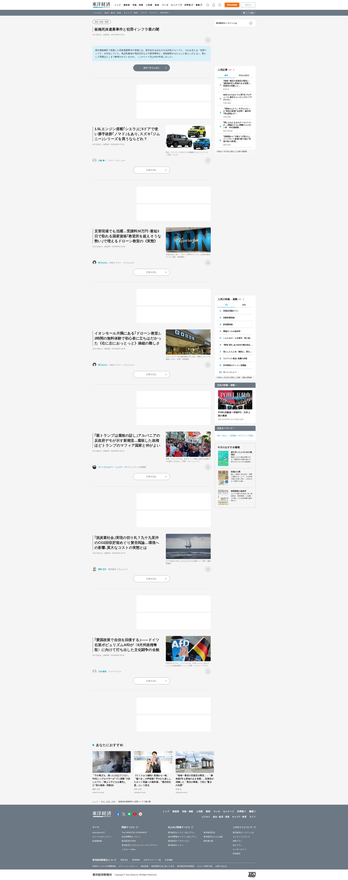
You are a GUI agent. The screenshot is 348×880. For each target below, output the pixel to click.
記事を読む (151, 170)
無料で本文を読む (151, 68)
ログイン (248, 5)
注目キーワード (225, 428)
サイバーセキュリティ (102, 837)
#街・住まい (222, 435)
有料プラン (237, 841)
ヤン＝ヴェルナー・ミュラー (110, 467)
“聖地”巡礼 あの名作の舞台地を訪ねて (238, 345)
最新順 (127, 5)
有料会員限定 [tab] (244, 75)
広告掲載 (169, 860)
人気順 (149, 5)
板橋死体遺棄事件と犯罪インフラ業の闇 (126, 29)
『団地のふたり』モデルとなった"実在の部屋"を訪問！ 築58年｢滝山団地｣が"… (237, 111)
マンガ (165, 5)
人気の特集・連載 (227, 299)
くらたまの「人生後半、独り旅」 (237, 338)
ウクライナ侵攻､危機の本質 (235, 358)
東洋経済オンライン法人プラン (181, 832)
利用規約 (236, 853)
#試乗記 (233, 435)
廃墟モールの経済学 (231, 331)
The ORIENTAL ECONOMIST (134, 832)
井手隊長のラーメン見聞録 (234, 365)
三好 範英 (102, 671)
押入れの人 (103, 263)
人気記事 (223, 69)
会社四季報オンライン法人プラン (182, 837)
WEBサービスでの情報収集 (104, 866)
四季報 (187, 5)
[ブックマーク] (208, 40)
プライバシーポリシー (128, 866)
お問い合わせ (221, 866)
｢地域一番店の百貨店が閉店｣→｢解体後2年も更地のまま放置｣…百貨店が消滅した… (237, 83)
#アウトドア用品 (246, 435)
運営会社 (124, 860)
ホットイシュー (230, 372)
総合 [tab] (226, 75)
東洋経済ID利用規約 (185, 866)
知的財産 (144, 866)
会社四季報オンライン (131, 837)
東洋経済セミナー (175, 845)
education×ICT (98, 832)
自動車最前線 (229, 317)
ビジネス (98, 13)
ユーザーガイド (239, 849)
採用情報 (136, 860)
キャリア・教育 (131, 13)
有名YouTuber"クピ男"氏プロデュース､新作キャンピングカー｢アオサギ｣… (237, 97)
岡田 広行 (102, 569)
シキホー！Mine (129, 849)
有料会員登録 (232, 5)
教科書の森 (208, 841)
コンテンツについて (241, 837)
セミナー (175, 5)
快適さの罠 (236, 472)
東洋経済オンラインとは (226, 23)
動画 (157, 5)
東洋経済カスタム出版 (213, 837)
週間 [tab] (244, 305)
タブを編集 (250, 13)
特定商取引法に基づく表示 (162, 866)
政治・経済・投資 (113, 13)
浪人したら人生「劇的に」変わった (238, 352)
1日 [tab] (226, 305)
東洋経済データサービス (178, 841)
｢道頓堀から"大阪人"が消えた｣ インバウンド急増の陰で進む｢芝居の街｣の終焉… (237, 138)
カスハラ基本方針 (205, 866)
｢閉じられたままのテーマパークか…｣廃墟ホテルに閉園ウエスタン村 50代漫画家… (237, 124)
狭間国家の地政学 (238, 491)
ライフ (144, 13)
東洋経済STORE (129, 841)
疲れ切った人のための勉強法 (241, 453)
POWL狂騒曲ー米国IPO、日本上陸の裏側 (234, 414)
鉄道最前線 (228, 324)
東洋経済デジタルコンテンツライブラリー (140, 845)
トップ (117, 5)
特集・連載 (138, 5)
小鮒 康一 (102, 160)
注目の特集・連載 (226, 385)
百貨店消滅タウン (231, 311)
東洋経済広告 (209, 832)
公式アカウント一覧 (152, 860)
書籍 (198, 5)
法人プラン (237, 845)
